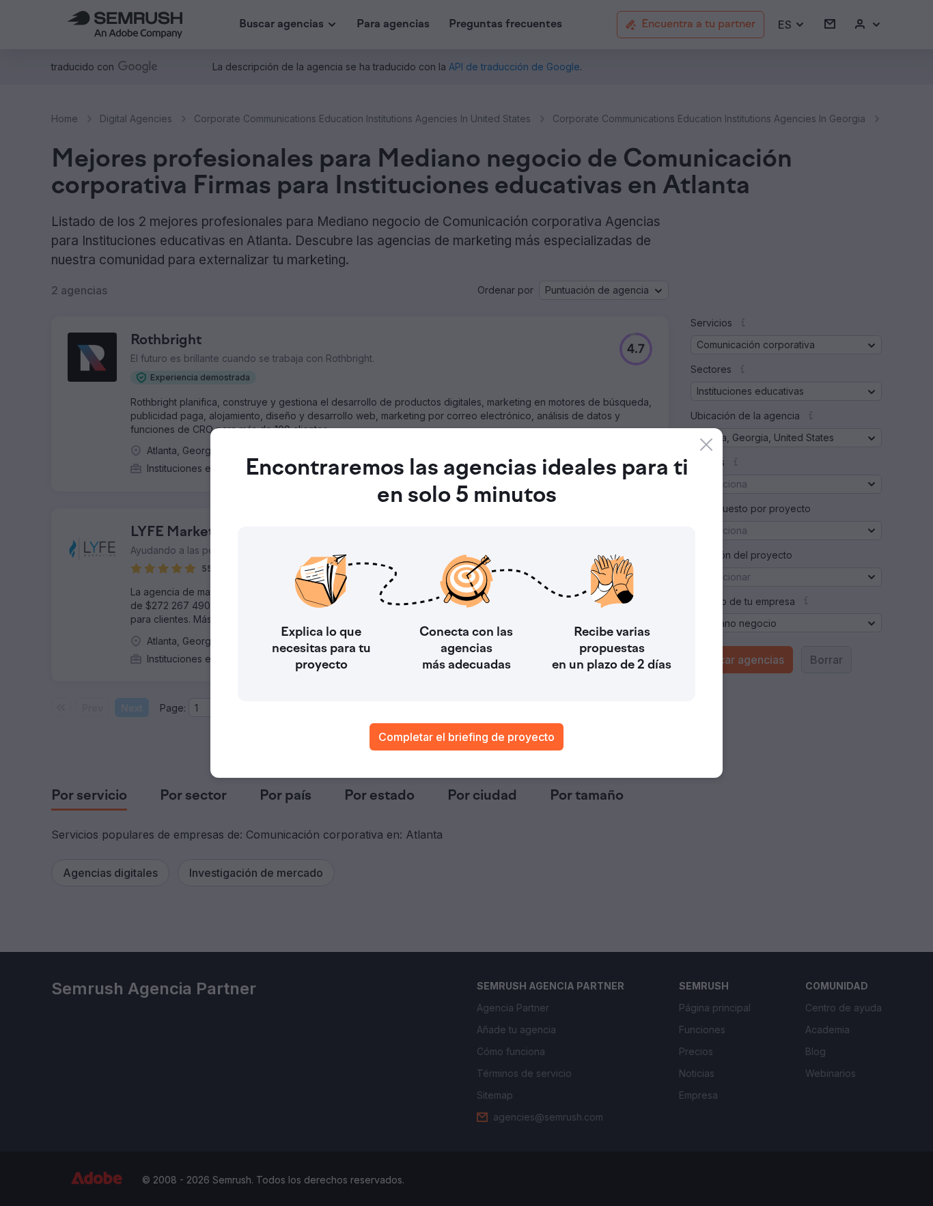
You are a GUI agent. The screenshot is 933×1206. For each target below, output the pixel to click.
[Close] (706, 444)
